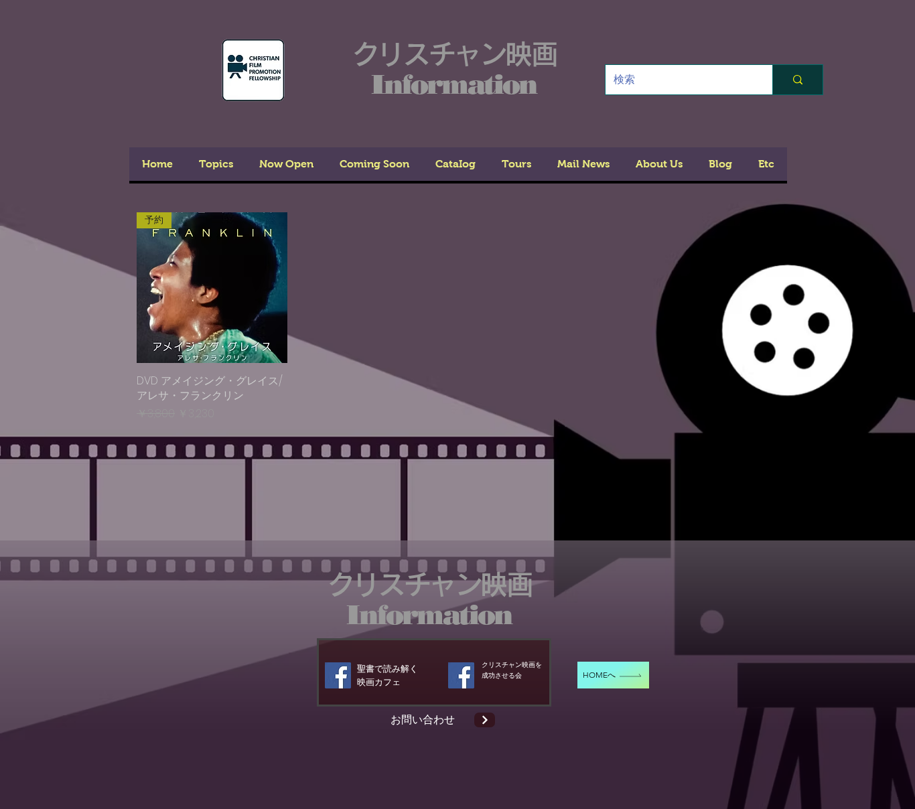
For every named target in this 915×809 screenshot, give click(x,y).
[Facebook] (338, 675)
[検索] (797, 79)
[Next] (484, 720)
